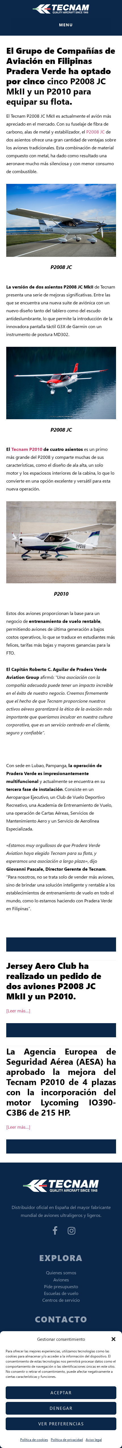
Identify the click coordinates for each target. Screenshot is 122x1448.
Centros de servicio (61, 1300)
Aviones (61, 1280)
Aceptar (61, 1392)
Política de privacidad (67, 1440)
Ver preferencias (61, 1424)
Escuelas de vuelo (61, 1293)
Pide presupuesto (61, 1286)
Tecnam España (61, 9)
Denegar (61, 1408)
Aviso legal (94, 1440)
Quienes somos (61, 1272)
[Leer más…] (18, 1011)
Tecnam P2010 (26, 449)
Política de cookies (34, 1440)
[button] (113, 1339)
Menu (66, 24)
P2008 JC (95, 132)
